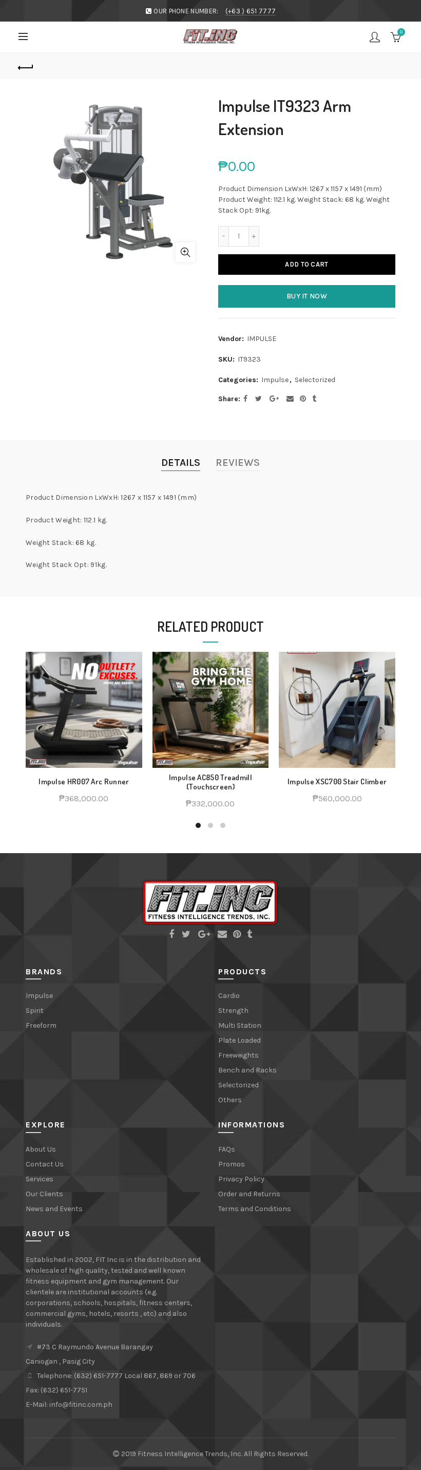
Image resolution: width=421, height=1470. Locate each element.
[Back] (26, 66)
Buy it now (306, 296)
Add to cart (306, 264)
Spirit (35, 1010)
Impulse (275, 379)
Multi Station (239, 1025)
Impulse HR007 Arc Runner (84, 781)
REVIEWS (238, 462)
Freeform (41, 1025)
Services (39, 1179)
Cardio (229, 995)
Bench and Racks (247, 1070)
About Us (41, 1149)
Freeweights (238, 1055)
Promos (231, 1164)
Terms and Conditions (254, 1208)
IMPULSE (261, 338)
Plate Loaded (239, 1040)
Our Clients (44, 1194)
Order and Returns (249, 1194)
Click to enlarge (185, 252)
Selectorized (315, 379)
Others (230, 1100)
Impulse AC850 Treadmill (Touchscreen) (210, 782)
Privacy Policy (241, 1179)
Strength (233, 1010)
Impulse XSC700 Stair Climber (337, 781)
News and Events (54, 1208)
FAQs (226, 1149)
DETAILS (180, 462)
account (374, 37)
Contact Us (45, 1164)
